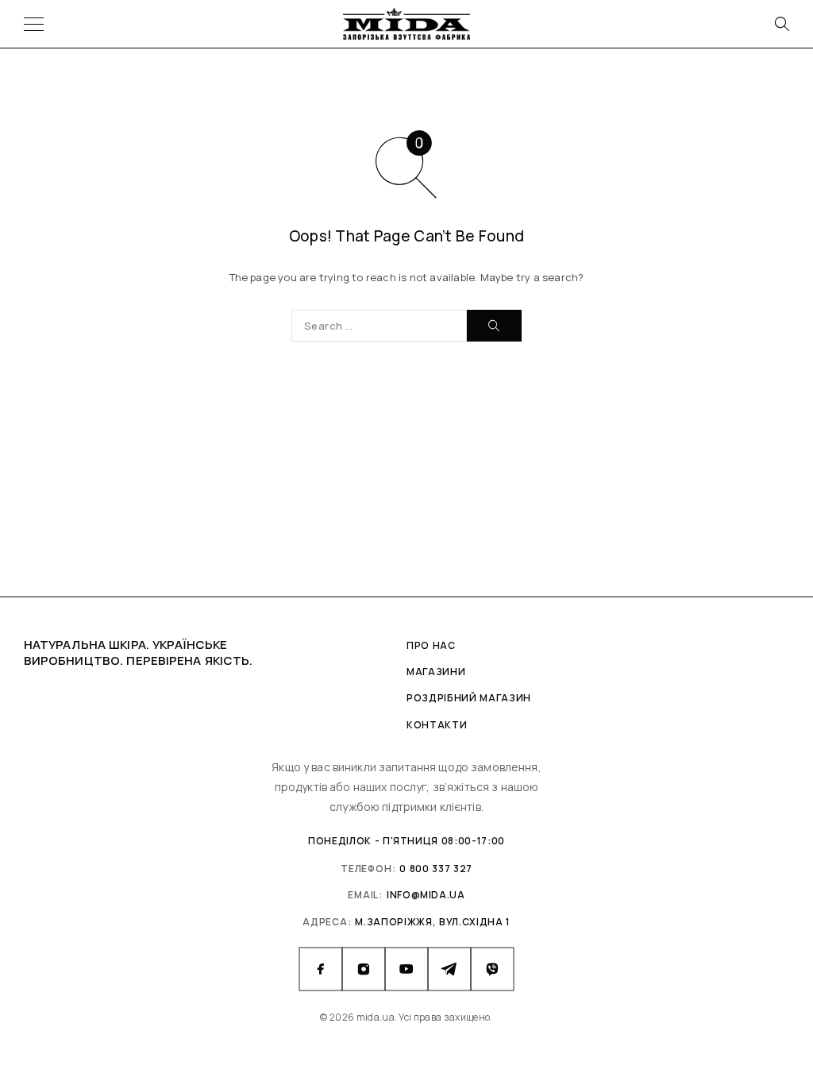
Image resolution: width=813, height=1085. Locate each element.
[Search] (781, 24)
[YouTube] (406, 969)
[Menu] (33, 24)
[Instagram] (363, 969)
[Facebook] (320, 969)
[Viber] (492, 969)
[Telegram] (449, 969)
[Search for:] (379, 326)
